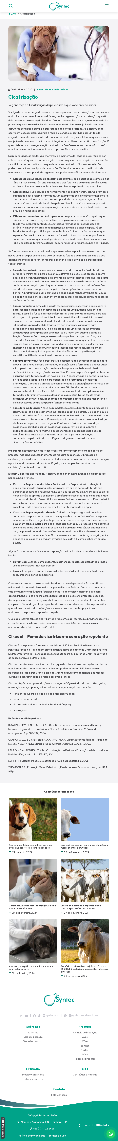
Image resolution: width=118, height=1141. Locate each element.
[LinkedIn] (20, 1015)
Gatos (84, 1050)
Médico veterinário (33, 1074)
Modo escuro (3, 1130)
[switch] (3, 1120)
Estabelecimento (33, 1079)
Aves (85, 1036)
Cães (85, 1041)
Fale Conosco (59, 1095)
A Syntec (33, 1032)
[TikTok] (39, 1015)
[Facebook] (34, 1015)
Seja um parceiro (33, 1036)
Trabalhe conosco (33, 1041)
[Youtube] (26, 1016)
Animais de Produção (85, 1032)
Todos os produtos (84, 1058)
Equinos (84, 1045)
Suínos (84, 1054)
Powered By (95, 1125)
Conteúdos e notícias (85, 1074)
